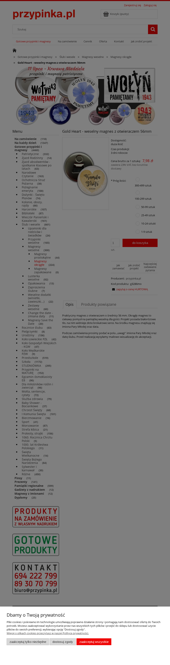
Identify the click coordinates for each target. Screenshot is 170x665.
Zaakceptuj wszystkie (94, 642)
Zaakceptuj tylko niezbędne (28, 642)
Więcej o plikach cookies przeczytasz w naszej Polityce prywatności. (48, 633)
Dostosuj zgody (62, 642)
